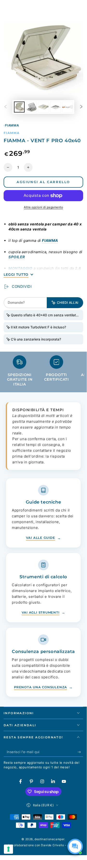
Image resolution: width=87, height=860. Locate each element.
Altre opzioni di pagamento (43, 207)
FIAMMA (12, 125)
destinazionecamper (49, 839)
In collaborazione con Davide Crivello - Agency (43, 845)
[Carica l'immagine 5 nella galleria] (67, 107)
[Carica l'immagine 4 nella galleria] (55, 107)
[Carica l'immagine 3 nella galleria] (43, 107)
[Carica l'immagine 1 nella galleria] (19, 107)
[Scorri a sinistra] (5, 107)
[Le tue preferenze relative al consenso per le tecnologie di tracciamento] (8, 849)
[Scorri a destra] (81, 107)
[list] (43, 372)
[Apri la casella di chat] (75, 846)
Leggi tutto (16, 274)
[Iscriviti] (80, 752)
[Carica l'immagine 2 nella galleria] (31, 107)
